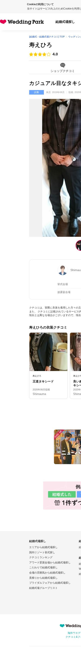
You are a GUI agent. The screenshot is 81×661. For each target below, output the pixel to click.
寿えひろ (40, 45)
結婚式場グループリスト (43, 587)
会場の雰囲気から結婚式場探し (47, 572)
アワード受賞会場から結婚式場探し (50, 562)
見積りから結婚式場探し (43, 577)
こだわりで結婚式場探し (43, 567)
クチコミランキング (40, 557)
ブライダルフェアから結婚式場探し (50, 582)
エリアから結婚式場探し (43, 547)
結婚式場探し (65, 21)
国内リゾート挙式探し (42, 552)
